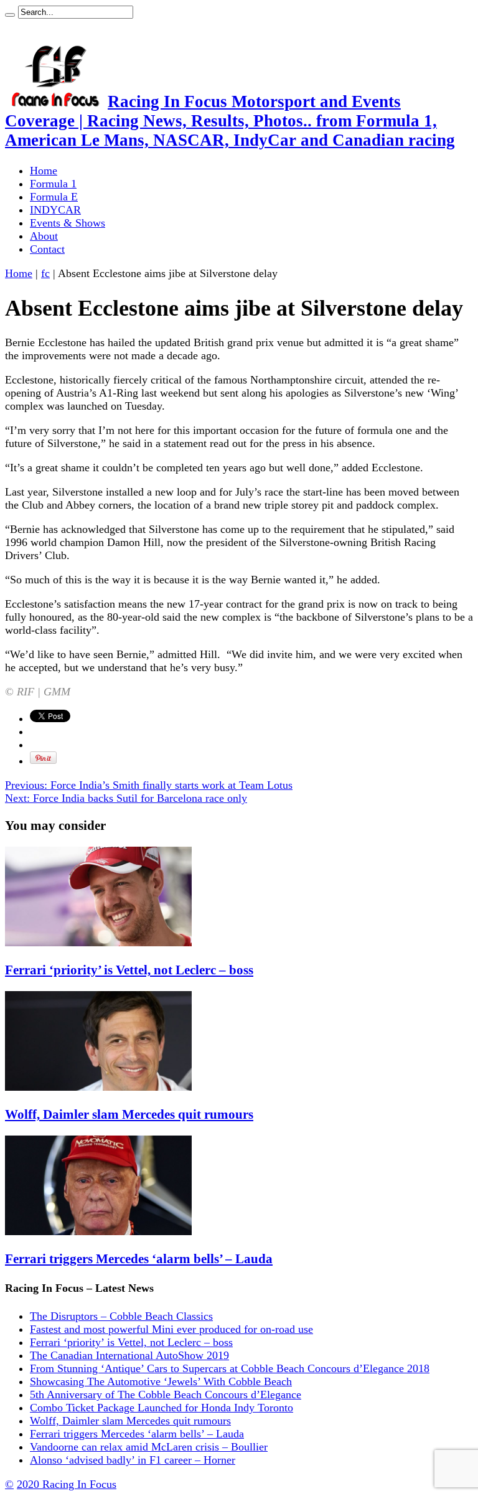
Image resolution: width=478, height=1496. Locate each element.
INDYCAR (55, 210)
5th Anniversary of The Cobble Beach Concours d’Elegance (165, 1394)
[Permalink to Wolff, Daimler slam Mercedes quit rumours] (98, 1087)
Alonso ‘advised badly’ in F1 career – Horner (132, 1460)
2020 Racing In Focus (66, 1484)
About (44, 236)
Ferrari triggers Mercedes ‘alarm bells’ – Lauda (139, 1258)
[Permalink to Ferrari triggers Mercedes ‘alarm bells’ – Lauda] (98, 1231)
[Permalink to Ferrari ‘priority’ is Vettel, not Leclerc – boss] (98, 942)
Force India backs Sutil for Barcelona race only (126, 798)
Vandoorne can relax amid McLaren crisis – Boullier (149, 1447)
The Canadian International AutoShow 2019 (129, 1355)
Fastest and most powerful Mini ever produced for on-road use (171, 1329)
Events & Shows (67, 223)
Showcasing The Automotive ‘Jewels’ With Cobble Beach (161, 1381)
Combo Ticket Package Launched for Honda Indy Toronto (161, 1407)
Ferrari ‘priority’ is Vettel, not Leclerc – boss (129, 969)
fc (45, 273)
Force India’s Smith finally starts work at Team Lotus (149, 785)
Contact (47, 249)
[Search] (10, 15)
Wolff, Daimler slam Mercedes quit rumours (129, 1114)
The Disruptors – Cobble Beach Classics (121, 1316)
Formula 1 (53, 183)
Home (43, 170)
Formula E (54, 197)
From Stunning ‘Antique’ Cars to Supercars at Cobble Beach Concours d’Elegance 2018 (229, 1368)
